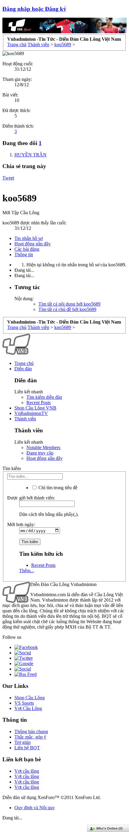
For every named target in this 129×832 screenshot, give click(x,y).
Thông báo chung (31, 731)
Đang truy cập (39, 452)
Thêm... (26, 570)
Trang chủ (24, 363)
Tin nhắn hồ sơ (28, 238)
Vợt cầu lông (26, 771)
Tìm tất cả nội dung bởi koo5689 (69, 303)
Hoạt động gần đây (32, 243)
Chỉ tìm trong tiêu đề (57, 487)
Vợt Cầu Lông (28, 708)
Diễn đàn (23, 368)
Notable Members (43, 447)
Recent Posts (38, 402)
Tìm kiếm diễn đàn (44, 397)
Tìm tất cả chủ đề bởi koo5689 (67, 309)
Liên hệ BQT (27, 747)
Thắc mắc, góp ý (30, 736)
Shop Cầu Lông (29, 697)
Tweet (8, 177)
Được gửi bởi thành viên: (31, 497)
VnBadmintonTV (31, 413)
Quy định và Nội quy (34, 807)
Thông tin (23, 254)
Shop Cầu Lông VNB (35, 407)
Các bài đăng (26, 249)
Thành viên (25, 418)
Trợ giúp (22, 742)
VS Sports (24, 703)
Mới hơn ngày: (21, 524)
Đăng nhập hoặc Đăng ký (34, 9)
